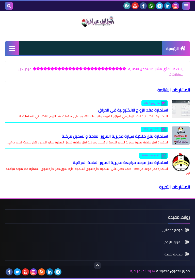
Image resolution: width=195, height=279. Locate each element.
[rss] (41, 271)
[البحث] (9, 6)
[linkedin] (167, 5)
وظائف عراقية (140, 271)
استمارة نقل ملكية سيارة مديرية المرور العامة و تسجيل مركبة (115, 136)
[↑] (97, 265)
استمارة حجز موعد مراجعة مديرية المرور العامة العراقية (120, 162)
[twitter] (17, 271)
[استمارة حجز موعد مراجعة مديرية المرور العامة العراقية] (181, 162)
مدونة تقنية (174, 254)
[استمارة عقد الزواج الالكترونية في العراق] (181, 109)
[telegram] (159, 5)
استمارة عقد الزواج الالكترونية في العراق (133, 110)
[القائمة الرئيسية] (12, 48)
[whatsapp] (151, 5)
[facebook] (143, 5)
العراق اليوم (174, 242)
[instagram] (175, 5)
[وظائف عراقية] (97, 21)
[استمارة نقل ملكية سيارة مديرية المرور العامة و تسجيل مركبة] (181, 135)
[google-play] (127, 5)
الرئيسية (172, 48)
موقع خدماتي (172, 230)
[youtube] (135, 5)
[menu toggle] (186, 6)
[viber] (66, 271)
